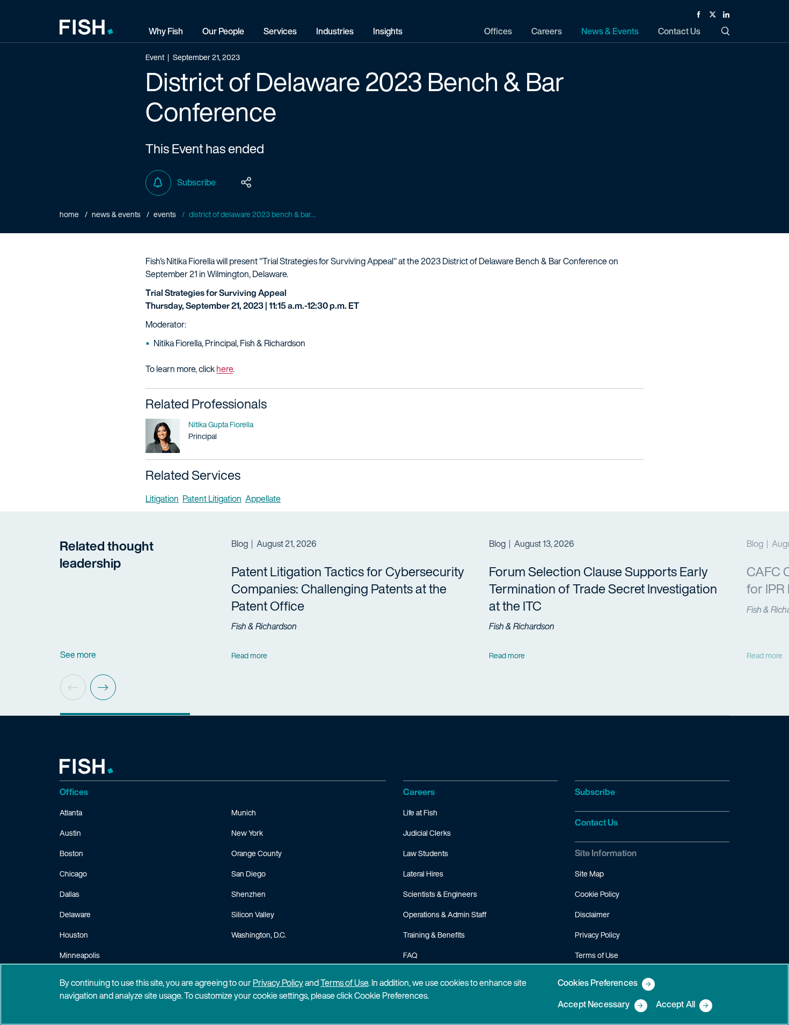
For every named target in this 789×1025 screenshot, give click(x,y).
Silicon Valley (252, 914)
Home (69, 214)
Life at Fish (420, 812)
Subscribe (196, 182)
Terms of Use (596, 955)
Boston (71, 853)
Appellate (263, 498)
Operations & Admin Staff (444, 914)
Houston (74, 934)
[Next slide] (103, 687)
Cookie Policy (597, 894)
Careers (419, 791)
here (224, 368)
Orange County (256, 853)
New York (247, 832)
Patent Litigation (212, 498)
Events (165, 214)
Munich (243, 812)
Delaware (75, 914)
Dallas (69, 894)
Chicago (73, 873)
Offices (74, 791)
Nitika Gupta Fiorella (220, 424)
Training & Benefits (434, 934)
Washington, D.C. (258, 934)
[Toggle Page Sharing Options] (246, 182)
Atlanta (71, 812)
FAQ (410, 955)
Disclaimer (592, 914)
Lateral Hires (423, 873)
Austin (70, 832)
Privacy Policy (597, 934)
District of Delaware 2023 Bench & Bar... (252, 214)
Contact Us (596, 822)
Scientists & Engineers (440, 894)
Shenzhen (248, 894)
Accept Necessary (594, 1005)
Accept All (676, 1005)
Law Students (425, 853)
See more (78, 654)
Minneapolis (80, 955)
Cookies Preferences (598, 983)
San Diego (248, 873)
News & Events (116, 214)
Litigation (162, 498)
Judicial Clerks (427, 832)
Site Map (589, 873)
